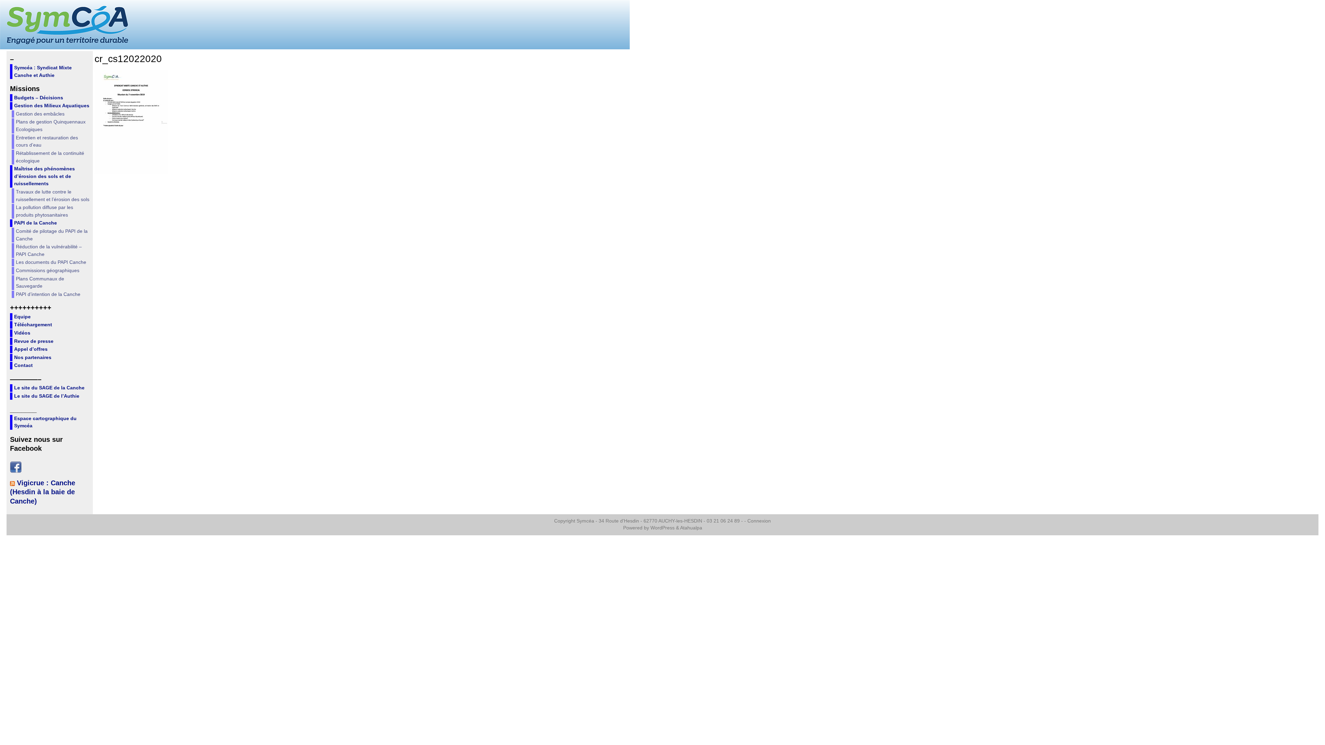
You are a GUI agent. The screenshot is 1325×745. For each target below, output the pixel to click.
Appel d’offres (31, 349)
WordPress (662, 527)
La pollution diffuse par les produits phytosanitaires (44, 211)
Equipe (22, 316)
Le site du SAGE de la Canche (49, 387)
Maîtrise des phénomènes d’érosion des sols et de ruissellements (44, 176)
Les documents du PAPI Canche (51, 262)
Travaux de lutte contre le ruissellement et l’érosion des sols (52, 195)
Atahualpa (691, 527)
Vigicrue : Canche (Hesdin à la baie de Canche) (42, 492)
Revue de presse (33, 341)
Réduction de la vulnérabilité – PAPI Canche (49, 250)
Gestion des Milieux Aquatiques (51, 105)
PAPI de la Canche (35, 223)
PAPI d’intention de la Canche (48, 294)
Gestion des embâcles (40, 114)
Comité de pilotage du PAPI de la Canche (52, 234)
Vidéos (22, 333)
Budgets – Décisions (38, 97)
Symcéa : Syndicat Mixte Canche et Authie (43, 71)
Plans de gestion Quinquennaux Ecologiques (51, 125)
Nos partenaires (32, 357)
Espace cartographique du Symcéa (45, 422)
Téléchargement (33, 324)
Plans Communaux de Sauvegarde (40, 282)
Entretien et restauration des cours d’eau (47, 141)
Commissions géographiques (47, 270)
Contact (23, 365)
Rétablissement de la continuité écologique (50, 156)
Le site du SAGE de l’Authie (46, 396)
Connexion (759, 521)
